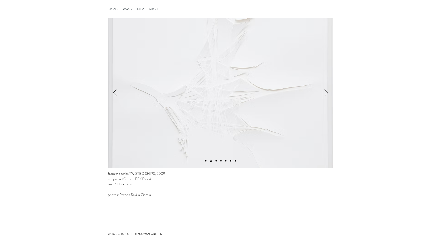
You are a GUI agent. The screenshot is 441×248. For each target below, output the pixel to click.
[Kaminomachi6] (235, 160)
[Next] (326, 93)
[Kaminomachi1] (210, 160)
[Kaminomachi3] (221, 160)
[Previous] (115, 93)
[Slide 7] (205, 160)
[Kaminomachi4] (225, 160)
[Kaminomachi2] (216, 161)
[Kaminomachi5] (230, 160)
